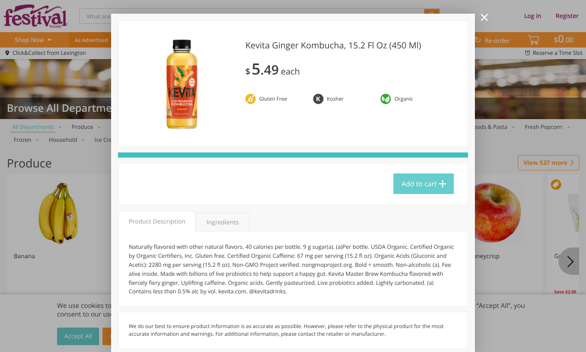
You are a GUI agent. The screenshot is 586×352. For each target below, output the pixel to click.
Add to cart (419, 183)
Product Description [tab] (157, 222)
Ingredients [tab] (222, 222)
